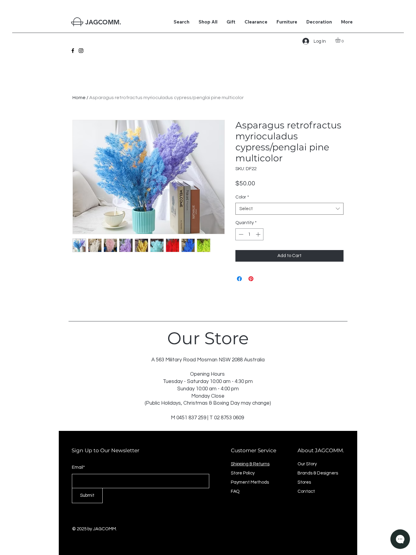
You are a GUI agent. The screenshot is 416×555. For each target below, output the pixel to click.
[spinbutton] (250, 234)
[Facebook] (73, 51)
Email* (78, 467)
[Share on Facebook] (239, 278)
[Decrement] (240, 234)
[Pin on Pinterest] (251, 278)
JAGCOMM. (103, 22)
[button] (341, 40)
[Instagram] (81, 51)
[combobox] (289, 209)
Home (79, 97)
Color (242, 197)
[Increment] (259, 234)
